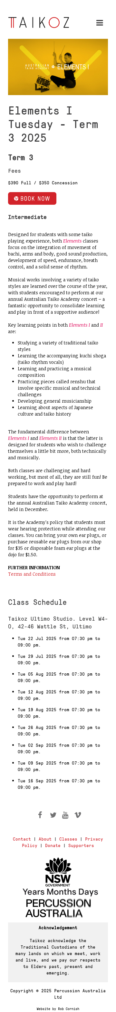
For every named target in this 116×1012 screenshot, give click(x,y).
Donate (53, 845)
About (45, 839)
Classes (68, 839)
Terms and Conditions (32, 574)
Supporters (81, 845)
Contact (22, 839)
